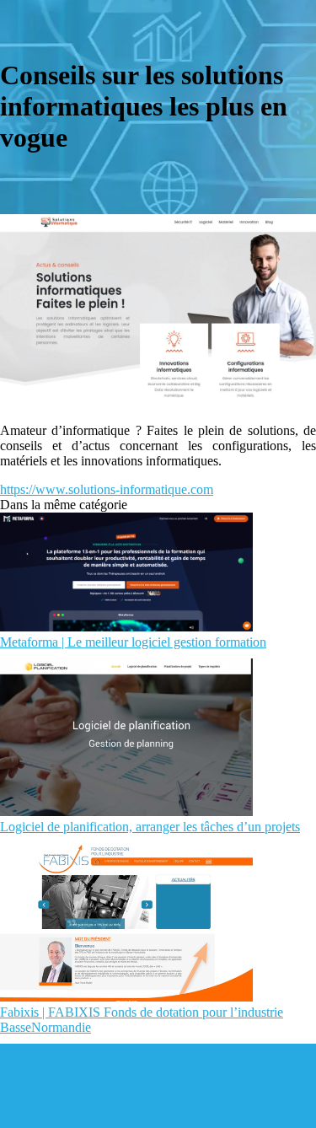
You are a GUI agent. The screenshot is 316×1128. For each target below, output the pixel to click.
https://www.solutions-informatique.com (106, 489)
